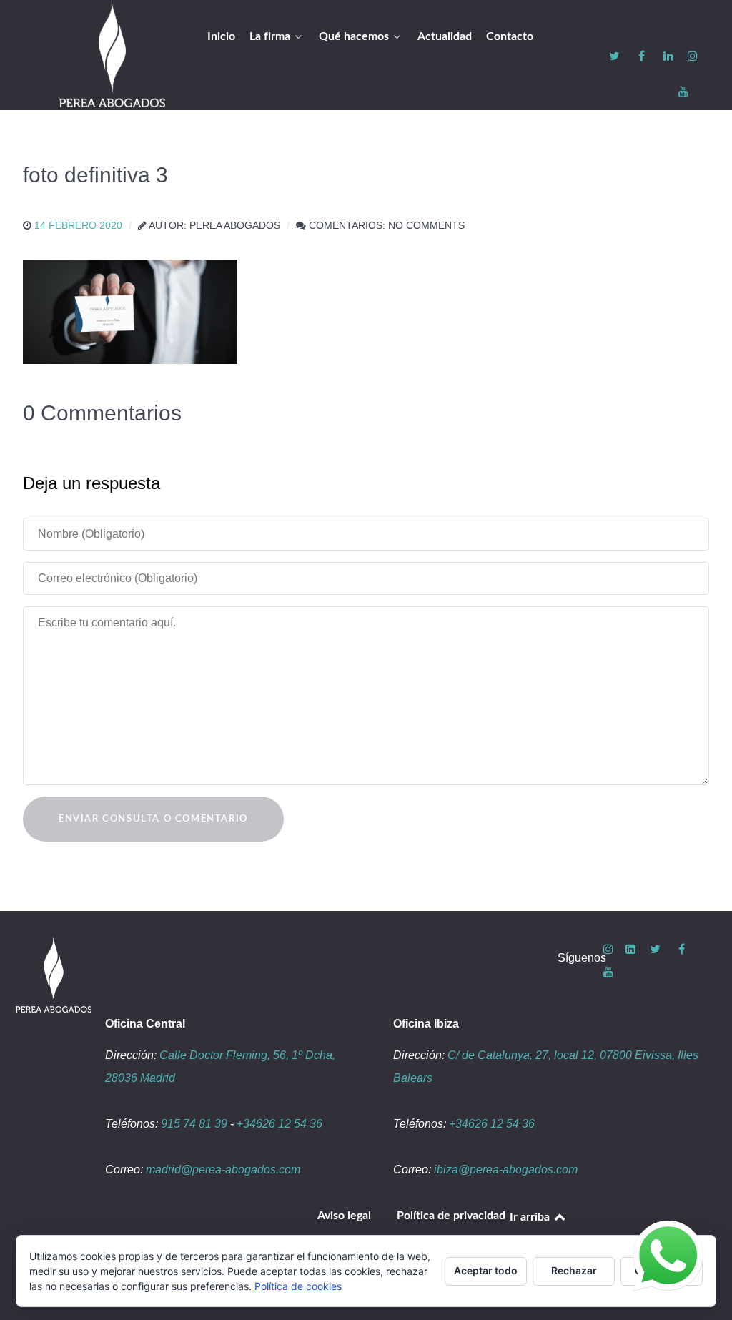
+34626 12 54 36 (279, 1124)
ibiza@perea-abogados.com (506, 1169)
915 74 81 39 (194, 1124)
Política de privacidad (451, 1215)
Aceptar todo (486, 1270)
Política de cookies (298, 1286)
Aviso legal (344, 1215)
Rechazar (574, 1270)
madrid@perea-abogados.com (223, 1169)
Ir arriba (531, 1217)
